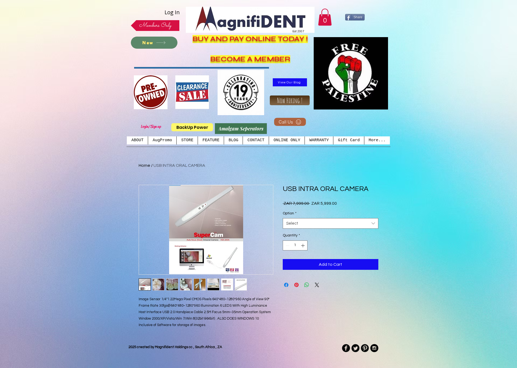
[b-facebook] (346, 348)
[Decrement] (287, 245)
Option (289, 213)
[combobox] (330, 223)
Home (144, 165)
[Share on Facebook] (286, 285)
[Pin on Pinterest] (296, 285)
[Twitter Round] (355, 348)
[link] (325, 17)
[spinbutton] (295, 245)
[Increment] (303, 245)
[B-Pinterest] (365, 348)
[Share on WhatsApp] (306, 285)
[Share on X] (317, 285)
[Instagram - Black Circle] (374, 348)
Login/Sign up (151, 126)
